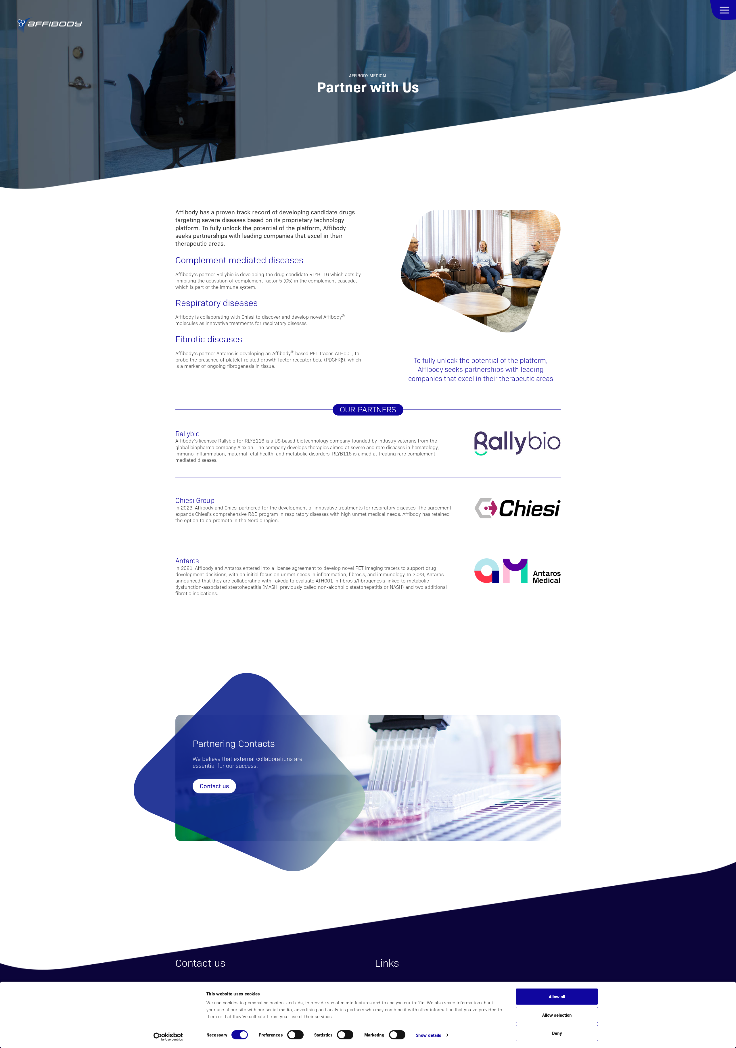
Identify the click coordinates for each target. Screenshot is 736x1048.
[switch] (295, 1034)
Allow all (557, 996)
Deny (557, 1033)
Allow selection (557, 1015)
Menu (723, 10)
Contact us (214, 786)
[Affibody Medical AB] (49, 26)
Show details (428, 1035)
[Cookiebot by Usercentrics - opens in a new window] (168, 1036)
